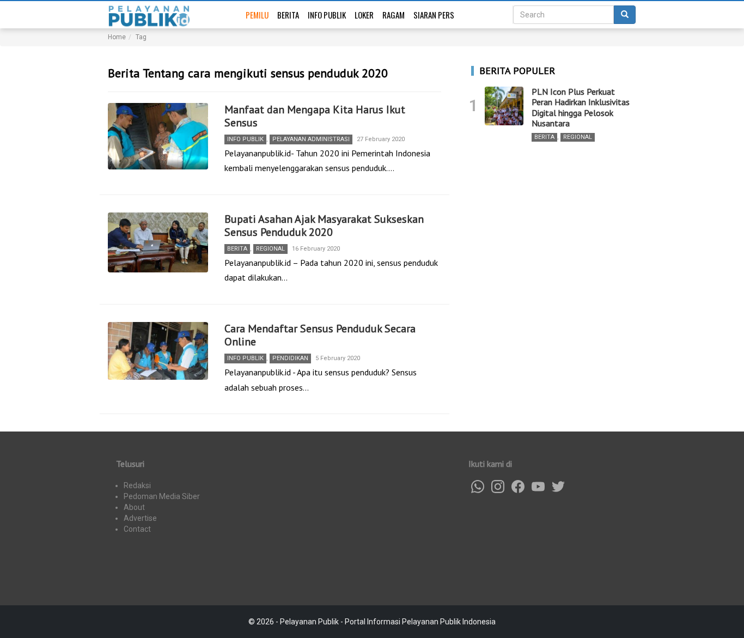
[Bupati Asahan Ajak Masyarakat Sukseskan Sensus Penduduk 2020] (158, 242)
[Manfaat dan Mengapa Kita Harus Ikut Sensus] (158, 136)
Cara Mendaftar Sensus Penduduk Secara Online (320, 335)
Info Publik (327, 15)
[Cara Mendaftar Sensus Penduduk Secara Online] (158, 351)
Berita (288, 15)
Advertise (140, 518)
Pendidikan (290, 358)
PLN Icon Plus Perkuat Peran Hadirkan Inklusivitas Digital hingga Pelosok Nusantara (581, 107)
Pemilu (257, 15)
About (134, 507)
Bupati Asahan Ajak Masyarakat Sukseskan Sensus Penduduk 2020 (324, 225)
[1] (504, 106)
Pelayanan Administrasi (311, 139)
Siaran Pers (433, 15)
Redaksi (137, 485)
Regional (270, 248)
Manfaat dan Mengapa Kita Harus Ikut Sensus (314, 116)
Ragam (393, 15)
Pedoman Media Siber (162, 496)
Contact (137, 529)
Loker (364, 15)
